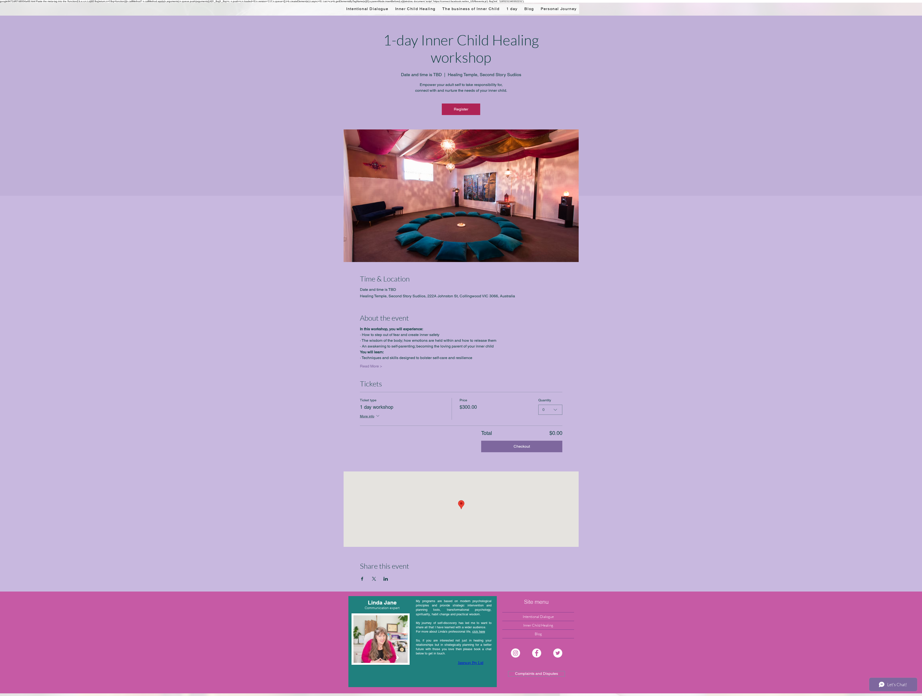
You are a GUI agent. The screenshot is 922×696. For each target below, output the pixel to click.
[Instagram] (515, 653)
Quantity (544, 400)
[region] (422, 641)
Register (461, 109)
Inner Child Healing (538, 625)
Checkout (522, 446)
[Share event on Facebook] (362, 579)
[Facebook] (536, 653)
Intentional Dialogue (538, 616)
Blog (538, 634)
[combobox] (550, 410)
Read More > (371, 366)
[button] (536, 602)
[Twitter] (557, 653)
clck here (478, 631)
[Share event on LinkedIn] (385, 579)
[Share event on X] (374, 579)
